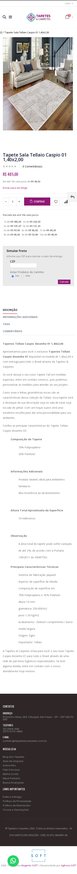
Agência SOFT (68, 865)
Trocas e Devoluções (16, 810)
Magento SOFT (29, 865)
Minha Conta (10, 774)
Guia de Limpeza (13, 761)
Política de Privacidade (17, 801)
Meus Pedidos (11, 778)
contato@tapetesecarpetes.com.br (25, 741)
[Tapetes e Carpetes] (38, 17)
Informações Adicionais (20, 317)
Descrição (10, 310)
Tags (6, 324)
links (67, 3)
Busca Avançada (13, 782)
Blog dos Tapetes (13, 757)
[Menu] (10, 16)
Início (1, 32)
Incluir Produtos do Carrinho (27, 272)
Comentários (12, 331)
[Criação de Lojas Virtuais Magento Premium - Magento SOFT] (38, 850)
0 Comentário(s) (32, 166)
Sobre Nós (9, 765)
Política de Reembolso (17, 805)
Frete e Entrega (12, 797)
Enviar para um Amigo (15, 187)
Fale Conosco (11, 770)
